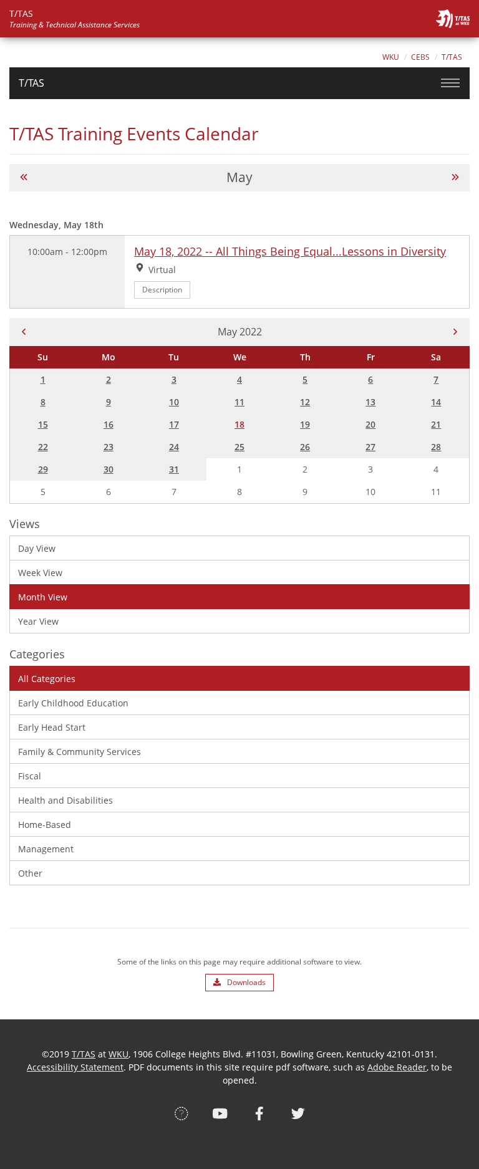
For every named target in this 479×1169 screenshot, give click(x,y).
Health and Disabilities (65, 800)
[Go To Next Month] (455, 177)
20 (370, 424)
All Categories (46, 679)
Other (30, 873)
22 (43, 447)
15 (43, 424)
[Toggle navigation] (450, 83)
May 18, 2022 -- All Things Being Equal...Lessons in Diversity (290, 251)
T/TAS (452, 57)
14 (436, 402)
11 (239, 402)
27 (370, 447)
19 (305, 424)
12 (305, 402)
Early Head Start (51, 727)
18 (239, 424)
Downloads (245, 982)
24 (174, 447)
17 (174, 424)
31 (174, 469)
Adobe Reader (397, 1067)
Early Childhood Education (73, 703)
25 (239, 447)
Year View (38, 621)
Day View (37, 548)
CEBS (420, 57)
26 (305, 447)
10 (174, 402)
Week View (40, 573)
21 (436, 424)
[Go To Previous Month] (23, 177)
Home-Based (44, 824)
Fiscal (29, 776)
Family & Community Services (79, 752)
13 (370, 402)
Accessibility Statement (75, 1067)
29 (43, 469)
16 (109, 424)
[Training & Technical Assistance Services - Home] (453, 18)
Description (162, 289)
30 (109, 469)
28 (436, 447)
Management (46, 849)
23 (109, 447)
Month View (42, 597)
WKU (390, 57)
